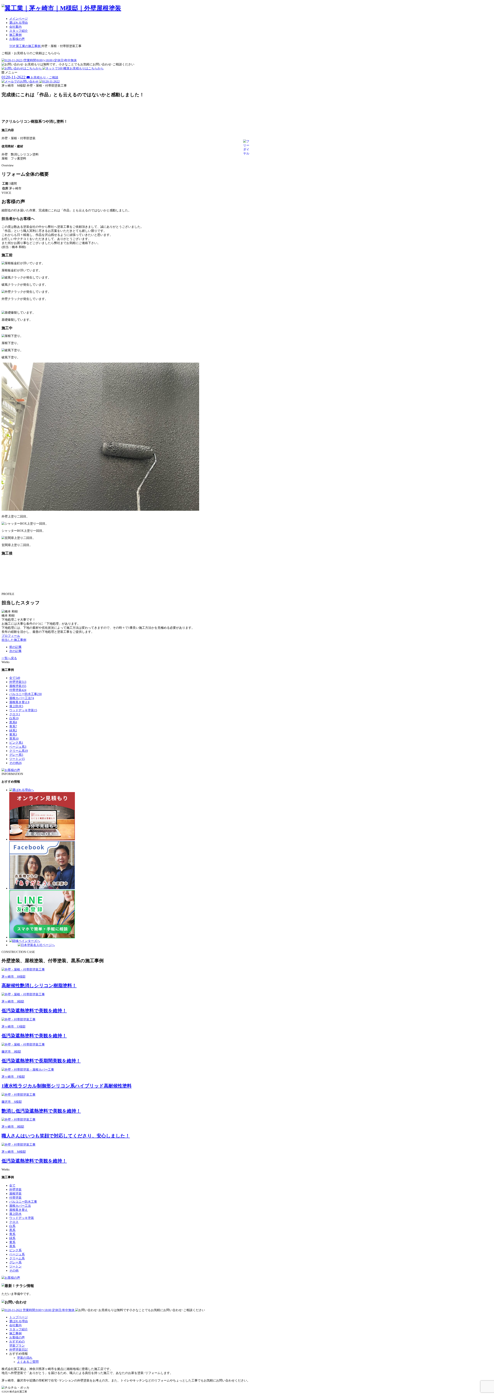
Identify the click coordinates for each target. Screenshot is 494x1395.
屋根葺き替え (19, 702)
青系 (13, 726)
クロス (14, 714)
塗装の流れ (24, 1357)
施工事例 (15, 34)
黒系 (13, 722)
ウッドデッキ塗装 (23, 710)
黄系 (13, 734)
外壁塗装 (17, 682)
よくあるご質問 (28, 1361)
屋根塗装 (17, 686)
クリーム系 (18, 750)
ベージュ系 (17, 746)
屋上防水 (16, 706)
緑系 (13, 730)
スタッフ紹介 (18, 30)
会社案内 (15, 26)
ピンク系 (16, 742)
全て (14, 677)
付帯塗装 (17, 690)
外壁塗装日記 (18, 1349)
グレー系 (16, 754)
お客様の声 (17, 39)
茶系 (14, 738)
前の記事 (15, 647)
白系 (14, 718)
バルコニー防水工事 (25, 694)
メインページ (18, 18)
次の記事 (15, 651)
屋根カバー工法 (21, 698)
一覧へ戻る (9, 658)
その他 (15, 763)
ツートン (17, 758)
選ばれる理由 (18, 22)
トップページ (18, 1317)
